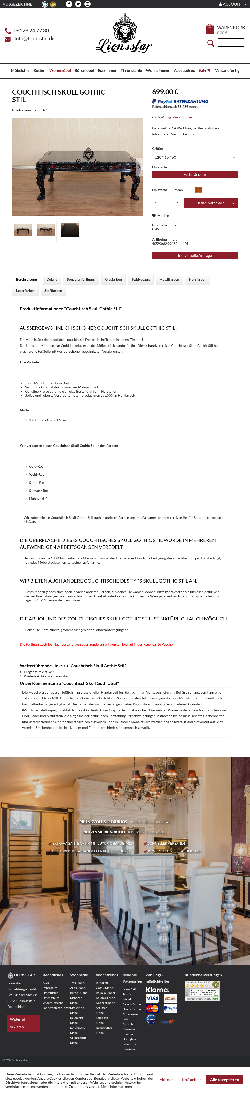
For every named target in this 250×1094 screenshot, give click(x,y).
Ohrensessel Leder (130, 1016)
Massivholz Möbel (77, 1010)
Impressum (50, 988)
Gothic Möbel (105, 988)
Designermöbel (105, 1002)
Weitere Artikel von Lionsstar (45, 676)
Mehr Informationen (116, 1086)
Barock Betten (132, 1004)
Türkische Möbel (129, 996)
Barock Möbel (79, 993)
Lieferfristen (50, 993)
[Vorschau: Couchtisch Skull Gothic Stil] (22, 231)
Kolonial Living (105, 998)
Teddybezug (141, 279)
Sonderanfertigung (81, 279)
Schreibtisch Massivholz (130, 1046)
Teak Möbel (77, 983)
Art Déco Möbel (101, 1010)
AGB (46, 983)
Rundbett (102, 983)
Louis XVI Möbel (102, 1020)
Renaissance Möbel (104, 1030)
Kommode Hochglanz (129, 1036)
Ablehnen (166, 1080)
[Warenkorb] (210, 29)
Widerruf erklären (17, 1023)
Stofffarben (53, 290)
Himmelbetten (132, 1009)
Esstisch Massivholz (130, 1026)
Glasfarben (113, 279)
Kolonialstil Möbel (77, 1020)
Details (52, 279)
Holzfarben (197, 279)
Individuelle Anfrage (195, 255)
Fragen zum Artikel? (38, 672)
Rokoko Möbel (105, 993)
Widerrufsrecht (53, 1002)
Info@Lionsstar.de (34, 38)
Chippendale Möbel (78, 1040)
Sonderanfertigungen (53, 1008)
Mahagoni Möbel (76, 1000)
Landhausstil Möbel (78, 1030)
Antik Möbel (78, 988)
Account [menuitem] (232, 4)
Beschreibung (26, 279)
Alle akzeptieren (224, 1079)
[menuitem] (210, 30)
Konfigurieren (191, 1080)
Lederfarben (25, 290)
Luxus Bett (129, 989)
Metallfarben (169, 279)
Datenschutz (51, 998)
